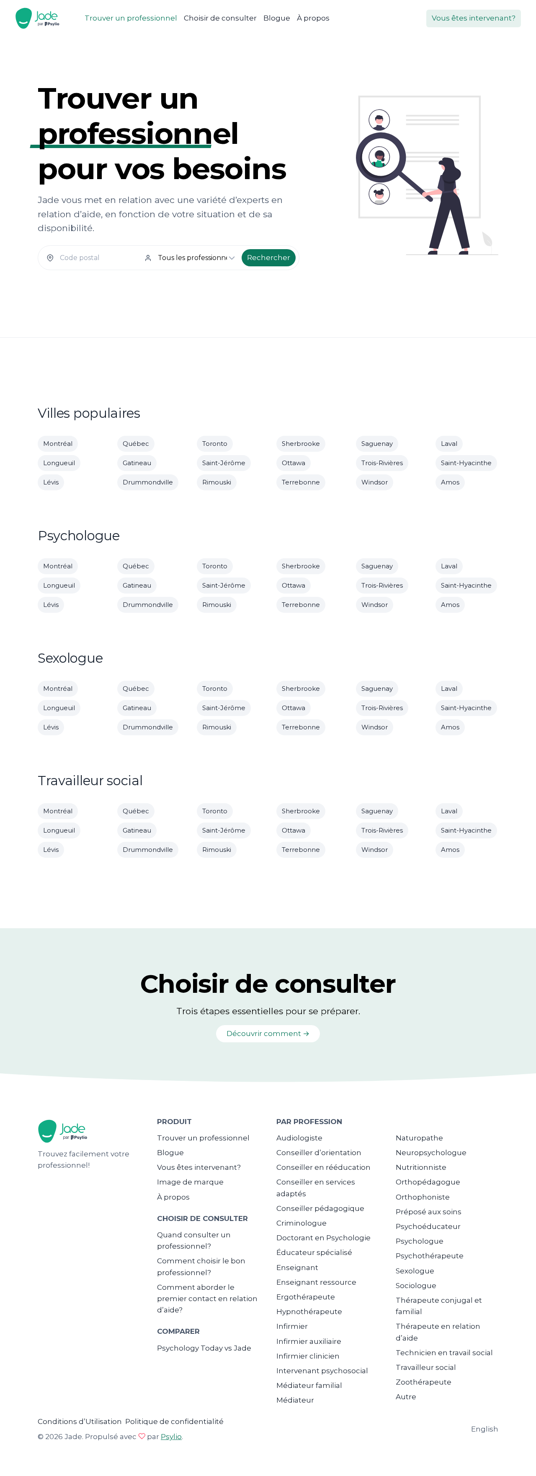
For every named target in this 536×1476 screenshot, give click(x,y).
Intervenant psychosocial (322, 1371)
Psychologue (419, 1241)
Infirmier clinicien (308, 1356)
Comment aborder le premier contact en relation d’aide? (207, 1298)
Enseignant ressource (316, 1282)
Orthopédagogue (428, 1182)
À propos (313, 18)
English (484, 1429)
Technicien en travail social (444, 1352)
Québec (136, 444)
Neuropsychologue (431, 1152)
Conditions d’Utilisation (80, 1421)
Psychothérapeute (430, 1256)
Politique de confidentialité (174, 1421)
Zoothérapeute (423, 1382)
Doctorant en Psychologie (323, 1238)
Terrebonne (301, 482)
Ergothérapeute (305, 1297)
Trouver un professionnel (131, 18)
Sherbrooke (301, 444)
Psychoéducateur (428, 1226)
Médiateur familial (309, 1385)
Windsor (374, 482)
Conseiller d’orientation (318, 1152)
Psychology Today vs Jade (204, 1348)
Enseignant (297, 1267)
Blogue (276, 18)
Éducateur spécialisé (314, 1252)
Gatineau (137, 463)
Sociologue (416, 1285)
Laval (449, 444)
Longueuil (59, 463)
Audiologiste (299, 1138)
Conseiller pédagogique (320, 1208)
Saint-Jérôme (223, 463)
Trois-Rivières (382, 463)
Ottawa (293, 463)
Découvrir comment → (268, 1033)
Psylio (171, 1436)
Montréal (57, 444)
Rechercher (268, 257)
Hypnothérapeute (309, 1311)
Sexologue (415, 1271)
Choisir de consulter (220, 18)
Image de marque (190, 1182)
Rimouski (216, 482)
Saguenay (377, 444)
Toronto (214, 444)
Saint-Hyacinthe (466, 463)
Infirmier (292, 1326)
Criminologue (301, 1223)
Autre (406, 1397)
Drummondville (148, 482)
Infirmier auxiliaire (308, 1341)
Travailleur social (426, 1367)
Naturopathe (419, 1138)
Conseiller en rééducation (323, 1167)
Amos (450, 482)
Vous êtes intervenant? (473, 18)
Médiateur (295, 1400)
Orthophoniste (423, 1197)
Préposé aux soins (428, 1212)
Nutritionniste (421, 1167)
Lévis (51, 482)
